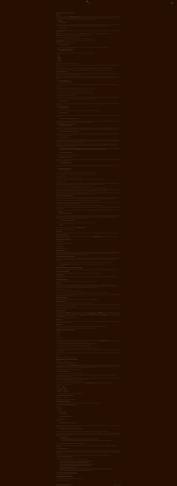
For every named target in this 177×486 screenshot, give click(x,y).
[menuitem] (172, 3)
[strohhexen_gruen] (88, 6)
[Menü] (172, 3)
